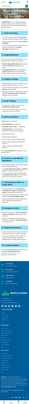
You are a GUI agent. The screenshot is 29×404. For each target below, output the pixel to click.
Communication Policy (5, 340)
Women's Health (5, 317)
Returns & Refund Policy (6, 330)
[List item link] (14, 300)
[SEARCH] (26, 6)
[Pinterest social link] (16, 306)
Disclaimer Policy (4, 335)
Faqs (2, 347)
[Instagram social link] (9, 306)
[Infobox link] (14, 265)
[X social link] (5, 306)
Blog (3, 322)
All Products (4, 319)
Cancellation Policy (5, 342)
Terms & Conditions (5, 344)
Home (7, 16)
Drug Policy (3, 337)
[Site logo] (14, 2)
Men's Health (5, 315)
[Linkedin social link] (19, 306)
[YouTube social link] (12, 306)
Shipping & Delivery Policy (6, 333)
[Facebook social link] (2, 306)
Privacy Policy (4, 328)
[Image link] (14, 292)
